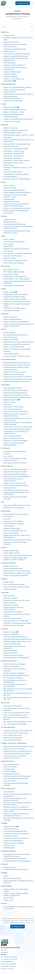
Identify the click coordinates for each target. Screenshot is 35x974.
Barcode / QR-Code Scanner (12, 878)
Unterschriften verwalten (11, 354)
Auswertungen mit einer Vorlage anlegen (16, 514)
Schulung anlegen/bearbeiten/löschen (15, 858)
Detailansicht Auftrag (10, 222)
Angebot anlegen (9, 582)
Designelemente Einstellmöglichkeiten (15, 276)
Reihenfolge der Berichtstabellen (14, 374)
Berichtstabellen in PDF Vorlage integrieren (17, 279)
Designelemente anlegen (11, 274)
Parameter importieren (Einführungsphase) (17, 476)
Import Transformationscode (12, 740)
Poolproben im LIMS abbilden (13, 256)
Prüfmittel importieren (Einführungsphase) (16, 833)
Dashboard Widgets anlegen (12, 72)
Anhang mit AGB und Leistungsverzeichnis (16, 587)
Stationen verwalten (10, 258)
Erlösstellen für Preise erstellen (13, 612)
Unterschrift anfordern (10, 337)
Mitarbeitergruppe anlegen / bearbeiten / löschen (19, 135)
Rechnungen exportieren (11, 605)
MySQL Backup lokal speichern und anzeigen (17, 540)
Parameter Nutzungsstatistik (12, 644)
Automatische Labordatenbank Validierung (17, 54)
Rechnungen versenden (11, 598)
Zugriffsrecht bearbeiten (11, 146)
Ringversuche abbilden (11, 653)
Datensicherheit (8, 961)
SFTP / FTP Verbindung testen (13, 409)
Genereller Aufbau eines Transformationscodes (18, 730)
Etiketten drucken (9, 51)
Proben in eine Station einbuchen (14, 263)
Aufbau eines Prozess (10, 488)
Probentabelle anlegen (10, 370)
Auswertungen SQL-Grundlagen (13, 521)
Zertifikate (7, 351)
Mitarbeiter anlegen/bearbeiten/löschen (16, 130)
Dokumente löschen (10, 781)
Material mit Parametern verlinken (14, 112)
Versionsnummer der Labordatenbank (15, 44)
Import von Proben (9, 402)
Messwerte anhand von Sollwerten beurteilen (18, 751)
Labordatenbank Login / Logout (13, 163)
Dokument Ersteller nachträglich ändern (16, 778)
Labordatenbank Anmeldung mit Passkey (16, 174)
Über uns (4, 950)
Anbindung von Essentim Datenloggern (16, 440)
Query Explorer (8, 456)
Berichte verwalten (9, 332)
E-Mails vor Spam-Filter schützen (14, 346)
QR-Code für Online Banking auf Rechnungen (17, 623)
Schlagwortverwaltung (11, 76)
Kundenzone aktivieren (11, 566)
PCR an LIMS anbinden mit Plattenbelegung (17, 429)
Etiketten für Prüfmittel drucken (13, 840)
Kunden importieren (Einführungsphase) (16, 210)
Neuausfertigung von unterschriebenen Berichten (19, 342)
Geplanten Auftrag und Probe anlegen (15, 299)
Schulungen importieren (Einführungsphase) (17, 861)
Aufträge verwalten (9, 219)
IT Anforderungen (9, 792)
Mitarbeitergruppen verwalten (13, 132)
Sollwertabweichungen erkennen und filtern (17, 753)
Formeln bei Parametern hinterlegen (14, 664)
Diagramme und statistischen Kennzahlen (16, 249)
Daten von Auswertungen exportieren (15, 530)
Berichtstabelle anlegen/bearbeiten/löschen (17, 362)
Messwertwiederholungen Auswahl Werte (16, 381)
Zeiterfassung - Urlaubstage (12, 158)
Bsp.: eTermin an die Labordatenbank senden (17, 721)
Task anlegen (8, 137)
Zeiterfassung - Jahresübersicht (13, 156)
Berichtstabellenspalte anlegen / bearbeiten (17, 365)
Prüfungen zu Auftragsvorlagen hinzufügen (17, 301)
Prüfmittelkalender (9, 848)
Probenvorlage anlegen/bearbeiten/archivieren (18, 555)
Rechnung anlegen (9, 596)
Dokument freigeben (10, 771)
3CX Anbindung (8, 213)
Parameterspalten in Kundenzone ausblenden (17, 573)
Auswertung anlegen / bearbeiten (14, 523)
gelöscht (6, 876)
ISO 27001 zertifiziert (9, 964)
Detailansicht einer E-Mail (11, 201)
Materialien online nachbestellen (13, 114)
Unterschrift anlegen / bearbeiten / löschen (17, 356)
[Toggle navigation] (32, 3)
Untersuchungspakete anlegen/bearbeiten (16, 657)
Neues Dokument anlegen (11, 764)
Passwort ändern (9, 165)
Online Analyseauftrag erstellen (13, 568)
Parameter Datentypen (11, 650)
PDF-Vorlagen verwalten (11, 269)
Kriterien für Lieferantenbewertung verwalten (17, 87)
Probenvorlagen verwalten (12, 553)
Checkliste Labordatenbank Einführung (16, 469)
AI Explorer (7, 454)
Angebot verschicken (10, 589)
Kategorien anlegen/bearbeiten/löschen (16, 56)
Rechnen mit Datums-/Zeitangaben (14, 673)
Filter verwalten (8, 251)
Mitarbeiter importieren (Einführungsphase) (17, 179)
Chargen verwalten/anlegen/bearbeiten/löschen (18, 119)
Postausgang (8, 199)
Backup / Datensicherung (11, 42)
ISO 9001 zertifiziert (9, 966)
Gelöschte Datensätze (10, 74)
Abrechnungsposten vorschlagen (14, 625)
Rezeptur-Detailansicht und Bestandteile (16, 322)
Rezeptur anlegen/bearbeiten (12, 319)
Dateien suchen (8, 900)
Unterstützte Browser (10, 46)
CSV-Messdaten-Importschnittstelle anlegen (17, 397)
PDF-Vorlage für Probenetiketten (14, 285)
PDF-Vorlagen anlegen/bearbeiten (14, 272)
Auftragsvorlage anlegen (11, 550)
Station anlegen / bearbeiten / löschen (15, 260)
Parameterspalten (9, 526)
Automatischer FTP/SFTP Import (14, 407)
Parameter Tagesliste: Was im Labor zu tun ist (18, 641)
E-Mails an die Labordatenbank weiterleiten (17, 208)
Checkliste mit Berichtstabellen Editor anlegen (18, 379)
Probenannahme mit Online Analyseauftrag (17, 571)
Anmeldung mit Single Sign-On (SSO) (15, 49)
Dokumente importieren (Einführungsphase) (17, 776)
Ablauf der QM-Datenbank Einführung (15, 474)
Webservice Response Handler (13, 737)
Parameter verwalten (10, 632)
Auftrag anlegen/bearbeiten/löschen (15, 224)
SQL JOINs (7, 519)
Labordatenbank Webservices (13, 706)
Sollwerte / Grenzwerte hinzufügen (14, 749)
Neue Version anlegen (10, 767)
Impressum (4, 952)
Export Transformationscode (12, 735)
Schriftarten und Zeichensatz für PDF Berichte (18, 377)
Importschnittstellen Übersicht (13, 388)
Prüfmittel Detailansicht (11, 829)
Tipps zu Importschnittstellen (13, 436)
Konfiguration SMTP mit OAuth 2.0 (14, 65)
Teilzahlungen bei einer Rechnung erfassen (17, 600)
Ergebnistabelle (8, 246)
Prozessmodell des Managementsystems (16, 485)
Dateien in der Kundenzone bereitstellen (16, 575)
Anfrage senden (23, 3)
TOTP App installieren (10, 176)
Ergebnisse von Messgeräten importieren (16, 395)
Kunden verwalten (9, 185)
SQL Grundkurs (8, 516)
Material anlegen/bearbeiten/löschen (15, 109)
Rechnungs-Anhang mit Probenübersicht (16, 807)
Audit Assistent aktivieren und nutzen (15, 463)
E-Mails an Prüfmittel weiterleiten (14, 843)
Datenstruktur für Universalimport (14, 507)
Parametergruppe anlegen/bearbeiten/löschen (18, 639)
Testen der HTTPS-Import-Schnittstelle (16, 411)
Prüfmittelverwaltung (10, 826)
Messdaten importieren (11, 400)
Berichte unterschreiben (11, 339)
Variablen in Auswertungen (12, 528)
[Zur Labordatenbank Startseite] (3, 3)
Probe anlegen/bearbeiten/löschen (14, 242)
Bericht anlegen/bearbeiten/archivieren (15, 335)
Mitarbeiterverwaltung (10, 128)
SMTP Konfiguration (10, 63)
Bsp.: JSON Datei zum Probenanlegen (15, 724)
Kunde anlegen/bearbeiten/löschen (14, 190)
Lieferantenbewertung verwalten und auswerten (18, 94)
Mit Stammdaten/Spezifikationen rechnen (16, 675)
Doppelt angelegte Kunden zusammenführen (17, 192)
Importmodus (8, 404)
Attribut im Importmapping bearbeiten (15, 393)
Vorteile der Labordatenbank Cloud (14, 483)
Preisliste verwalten (10, 603)
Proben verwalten (9, 239)
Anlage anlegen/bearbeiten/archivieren (15, 294)
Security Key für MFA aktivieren (13, 172)
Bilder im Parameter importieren (13, 438)
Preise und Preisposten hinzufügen (14, 584)
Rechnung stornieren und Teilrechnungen (16, 621)
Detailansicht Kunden (10, 188)
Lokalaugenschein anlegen (12, 310)
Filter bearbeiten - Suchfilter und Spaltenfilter (18, 253)
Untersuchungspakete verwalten (13, 655)
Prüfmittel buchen (9, 845)
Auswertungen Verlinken (11, 533)
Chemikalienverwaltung (11, 116)
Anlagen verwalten (9, 292)
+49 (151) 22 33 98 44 (10, 959)
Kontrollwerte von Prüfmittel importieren (16, 838)
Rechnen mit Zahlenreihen (11, 666)
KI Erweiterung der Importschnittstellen (16, 390)
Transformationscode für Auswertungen (16, 733)
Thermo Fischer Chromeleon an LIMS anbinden (18, 427)
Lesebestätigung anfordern (12, 774)
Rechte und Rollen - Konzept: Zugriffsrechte (17, 144)
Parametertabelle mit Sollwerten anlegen (16, 367)
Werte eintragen (8, 244)
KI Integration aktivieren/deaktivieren (15, 451)
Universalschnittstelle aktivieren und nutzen (17, 505)
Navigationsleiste (9, 35)
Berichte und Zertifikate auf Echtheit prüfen (17, 349)
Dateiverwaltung (9, 898)
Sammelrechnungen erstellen (12, 618)
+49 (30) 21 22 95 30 (9, 957)
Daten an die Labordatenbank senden (15, 715)
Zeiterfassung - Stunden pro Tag (14, 151)
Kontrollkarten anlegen (11, 836)
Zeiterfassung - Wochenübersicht (14, 153)
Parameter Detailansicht (11, 634)
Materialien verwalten (10, 107)
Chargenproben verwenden (12, 121)
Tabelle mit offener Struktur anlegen (15, 372)
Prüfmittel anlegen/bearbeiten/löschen (15, 831)
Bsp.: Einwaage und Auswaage (13, 678)
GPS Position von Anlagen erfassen (14, 308)
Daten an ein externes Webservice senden (16, 712)
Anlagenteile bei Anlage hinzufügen (14, 297)
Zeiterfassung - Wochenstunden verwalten (17, 160)
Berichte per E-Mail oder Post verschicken (17, 344)
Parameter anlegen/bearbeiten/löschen (15, 637)
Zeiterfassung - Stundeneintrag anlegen (16, 149)
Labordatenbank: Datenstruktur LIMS (15, 472)
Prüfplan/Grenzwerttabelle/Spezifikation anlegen (19, 746)
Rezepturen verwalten (10, 317)
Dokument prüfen (9, 769)
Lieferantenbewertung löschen (13, 101)
